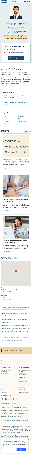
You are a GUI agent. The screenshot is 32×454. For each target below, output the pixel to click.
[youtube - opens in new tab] (16, 399)
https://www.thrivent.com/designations (13, 340)
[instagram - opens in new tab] (13, 399)
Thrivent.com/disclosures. (16, 416)
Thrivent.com (15, 430)
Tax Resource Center (6, 395)
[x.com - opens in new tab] (9, 399)
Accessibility (22, 387)
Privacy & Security (23, 392)
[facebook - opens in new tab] (2, 399)
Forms (2, 389)
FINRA (24, 412)
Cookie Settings (5, 387)
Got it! (21, 449)
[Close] (26, 439)
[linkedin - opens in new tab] (6, 399)
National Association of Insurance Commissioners (13, 309)
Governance (4, 392)
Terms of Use (22, 389)
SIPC (2, 413)
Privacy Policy (20, 442)
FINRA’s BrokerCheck (25, 430)
